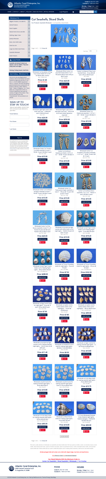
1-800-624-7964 (93, 3)
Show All (44, 48)
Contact (16, 12)
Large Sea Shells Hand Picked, (17, 49)
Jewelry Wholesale (14, 38)
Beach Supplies (13, 28)
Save (43, 89)
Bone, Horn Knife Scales (16, 42)
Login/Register (63, 12)
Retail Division (49, 12)
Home (9, 12)
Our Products (35, 23)
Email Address (14, 113)
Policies (29, 12)
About (22, 12)
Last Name (13, 129)
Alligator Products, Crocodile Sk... (18, 21)
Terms (44, 477)
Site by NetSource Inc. (35, 477)
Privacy (48, 477)
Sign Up (19, 138)
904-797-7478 (94, 1)
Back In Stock (37, 12)
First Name (13, 121)
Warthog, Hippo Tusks (15, 35)
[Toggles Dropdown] (29, 21)
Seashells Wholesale (15, 52)
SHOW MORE (64, 436)
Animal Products (14, 25)
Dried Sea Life (13, 45)
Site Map (53, 477)
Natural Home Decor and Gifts (17, 31)
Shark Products (13, 55)
